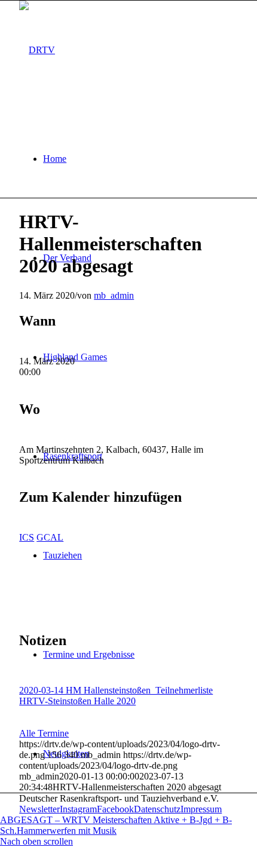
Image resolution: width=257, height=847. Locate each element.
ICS (26, 537)
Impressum (201, 809)
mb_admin (114, 295)
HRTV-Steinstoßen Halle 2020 (77, 701)
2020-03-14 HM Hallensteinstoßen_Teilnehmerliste (116, 690)
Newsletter (39, 809)
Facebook (115, 809)
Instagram (78, 809)
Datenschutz (157, 809)
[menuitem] (140, 158)
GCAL (49, 537)
